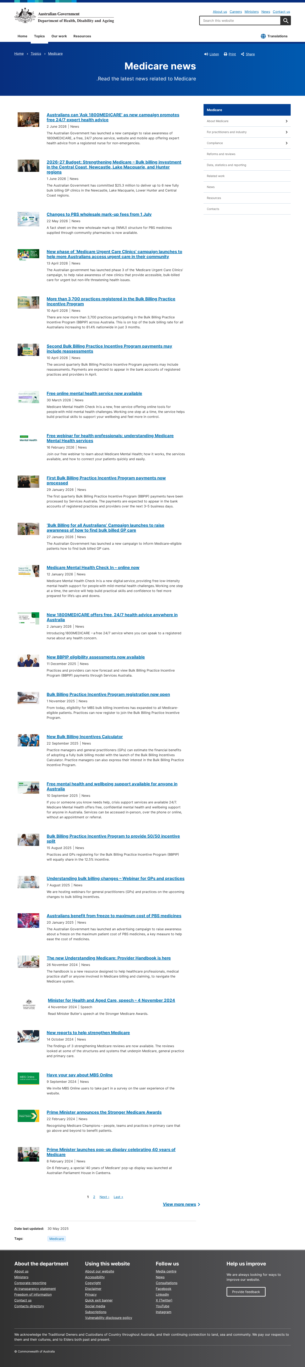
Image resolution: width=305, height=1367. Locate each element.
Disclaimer (93, 1289)
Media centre (166, 1271)
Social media (95, 1306)
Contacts (213, 209)
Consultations (166, 1283)
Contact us (281, 12)
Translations (277, 36)
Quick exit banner (99, 1300)
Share (250, 54)
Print (232, 54)
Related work (216, 176)
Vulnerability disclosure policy (108, 1318)
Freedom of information (33, 1294)
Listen (214, 54)
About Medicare (217, 121)
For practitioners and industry (227, 132)
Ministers (252, 12)
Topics (39, 36)
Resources (82, 36)
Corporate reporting (30, 1283)
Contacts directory (29, 1306)
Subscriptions (95, 1312)
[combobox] (240, 20)
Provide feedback (246, 1292)
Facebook (163, 1289)
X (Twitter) (164, 1300)
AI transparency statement (35, 1289)
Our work (59, 36)
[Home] (64, 15)
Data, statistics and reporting (226, 165)
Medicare (55, 53)
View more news (179, 1204)
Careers (236, 12)
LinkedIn (162, 1294)
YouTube (162, 1306)
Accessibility (95, 1277)
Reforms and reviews (221, 154)
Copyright (93, 1283)
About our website (99, 1271)
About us (220, 12)
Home (22, 36)
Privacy (91, 1294)
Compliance (215, 143)
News (265, 12)
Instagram (163, 1312)
